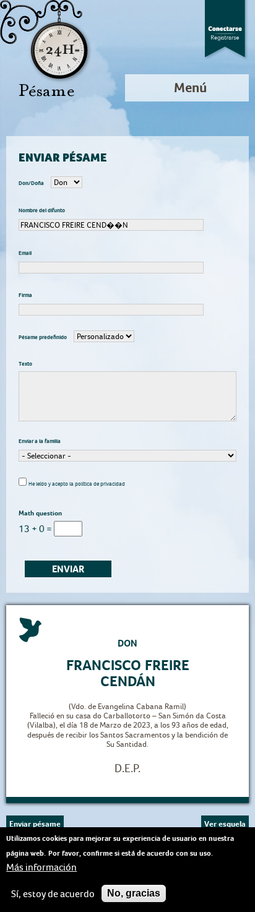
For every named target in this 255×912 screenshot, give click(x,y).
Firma (25, 295)
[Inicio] (46, 49)
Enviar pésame (35, 823)
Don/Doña (32, 183)
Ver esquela (225, 823)
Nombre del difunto (42, 210)
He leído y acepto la (76, 484)
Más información (41, 867)
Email (25, 253)
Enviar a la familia (40, 441)
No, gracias (133, 893)
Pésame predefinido (43, 337)
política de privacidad (100, 484)
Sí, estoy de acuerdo (53, 894)
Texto (25, 364)
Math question (40, 513)
